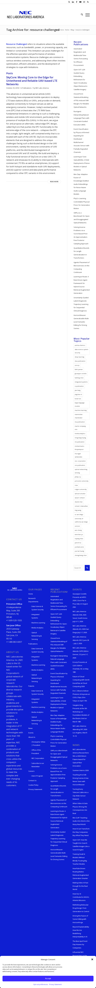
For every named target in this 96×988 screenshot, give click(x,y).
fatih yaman (79, 369)
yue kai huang (79, 551)
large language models (79, 404)
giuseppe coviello (80, 373)
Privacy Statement (55, 984)
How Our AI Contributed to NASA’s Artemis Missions (81, 897)
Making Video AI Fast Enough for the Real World (80, 886)
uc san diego (79, 514)
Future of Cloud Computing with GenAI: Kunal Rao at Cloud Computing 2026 (81, 681)
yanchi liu (78, 543)
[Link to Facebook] (76, 2)
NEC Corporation (38, 758)
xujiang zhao (79, 538)
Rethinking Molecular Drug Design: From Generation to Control (81, 908)
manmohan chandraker (78, 416)
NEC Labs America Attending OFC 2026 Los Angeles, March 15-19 (80, 731)
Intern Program (37, 776)
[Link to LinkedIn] (73, 2)
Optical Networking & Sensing (37, 635)
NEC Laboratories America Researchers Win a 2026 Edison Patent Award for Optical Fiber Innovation (81, 757)
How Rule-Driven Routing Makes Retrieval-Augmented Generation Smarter (81, 873)
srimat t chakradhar (81, 506)
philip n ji (78, 477)
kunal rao (78, 399)
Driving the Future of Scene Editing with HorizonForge (80, 919)
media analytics (80, 433)
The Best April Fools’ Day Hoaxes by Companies (80, 944)
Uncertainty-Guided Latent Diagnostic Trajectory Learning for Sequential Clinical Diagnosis (81, 304)
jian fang (77, 390)
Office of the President (36, 751)
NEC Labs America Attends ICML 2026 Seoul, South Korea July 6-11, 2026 (80, 616)
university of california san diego (81, 520)
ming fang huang (80, 438)
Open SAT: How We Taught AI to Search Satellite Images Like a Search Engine (81, 845)
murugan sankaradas (78, 455)
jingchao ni (78, 394)
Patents (31, 686)
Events (31, 733)
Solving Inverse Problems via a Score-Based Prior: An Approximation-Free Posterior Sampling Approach (81, 235)
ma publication (80, 422)
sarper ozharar (80, 498)
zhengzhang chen (81, 555)
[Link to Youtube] (80, 2)
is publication (79, 386)
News (30, 728)
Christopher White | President (38, 743)
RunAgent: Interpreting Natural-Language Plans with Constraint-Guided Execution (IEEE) (81, 118)
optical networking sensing (81, 471)
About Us (31, 737)
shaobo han (78, 502)
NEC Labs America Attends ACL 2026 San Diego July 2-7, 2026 (81, 629)
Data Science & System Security (38, 608)
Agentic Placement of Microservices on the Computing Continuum (82, 267)
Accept (48, 978)
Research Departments (33, 600)
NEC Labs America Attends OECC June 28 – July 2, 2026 (81, 640)
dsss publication (80, 361)
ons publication (80, 465)
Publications (27, 88)
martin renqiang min (80, 427)
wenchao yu (79, 534)
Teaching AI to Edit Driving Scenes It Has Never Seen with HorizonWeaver (80, 780)
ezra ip (77, 365)
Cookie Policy (33, 785)
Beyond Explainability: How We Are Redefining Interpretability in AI (81, 932)
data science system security (81, 351)
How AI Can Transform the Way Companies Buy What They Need (81, 832)
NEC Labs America (42, 88)
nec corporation (80, 461)
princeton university (81, 481)
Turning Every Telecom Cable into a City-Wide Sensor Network (80, 794)
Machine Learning (38, 623)
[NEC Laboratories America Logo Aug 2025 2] (25, 14)
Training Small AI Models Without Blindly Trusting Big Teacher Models (80, 859)
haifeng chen (79, 378)
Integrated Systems (35, 616)
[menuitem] (82, 14)
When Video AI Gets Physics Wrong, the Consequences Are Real (80, 808)
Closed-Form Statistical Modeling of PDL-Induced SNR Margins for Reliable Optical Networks (81, 100)
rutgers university (81, 489)
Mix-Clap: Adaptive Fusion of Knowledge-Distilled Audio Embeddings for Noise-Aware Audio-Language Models (81, 184)
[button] (92, 959)
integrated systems (81, 382)
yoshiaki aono (79, 547)
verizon (77, 526)
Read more (54, 182)
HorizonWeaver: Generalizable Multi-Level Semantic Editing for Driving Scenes (81, 322)
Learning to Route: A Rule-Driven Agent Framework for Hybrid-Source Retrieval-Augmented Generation (82, 284)
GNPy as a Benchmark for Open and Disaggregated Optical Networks (82, 218)
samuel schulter (80, 493)
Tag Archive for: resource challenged (33, 30)
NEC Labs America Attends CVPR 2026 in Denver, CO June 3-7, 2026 (80, 653)
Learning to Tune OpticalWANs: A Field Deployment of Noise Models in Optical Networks (82, 163)
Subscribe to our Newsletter (38, 765)
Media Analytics (37, 628)
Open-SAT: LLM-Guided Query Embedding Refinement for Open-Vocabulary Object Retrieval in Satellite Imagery (80, 79)
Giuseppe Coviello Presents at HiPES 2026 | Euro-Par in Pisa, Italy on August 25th (80, 600)
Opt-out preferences (40, 984)
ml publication (79, 442)
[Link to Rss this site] (88, 2)
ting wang (78, 510)
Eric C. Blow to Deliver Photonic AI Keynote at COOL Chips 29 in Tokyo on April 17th (81, 696)
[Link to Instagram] (84, 2)
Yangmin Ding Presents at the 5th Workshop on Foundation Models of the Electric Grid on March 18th (81, 713)
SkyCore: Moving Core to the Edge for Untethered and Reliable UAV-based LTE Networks (31, 81)
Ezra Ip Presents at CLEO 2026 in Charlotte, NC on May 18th (80, 667)
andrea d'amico (80, 345)
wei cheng (78, 530)
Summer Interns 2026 (81, 770)
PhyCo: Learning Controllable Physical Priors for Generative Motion (82, 203)
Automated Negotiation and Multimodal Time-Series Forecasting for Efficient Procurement (81, 57)
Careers (31, 771)
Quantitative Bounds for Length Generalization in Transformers (81, 253)
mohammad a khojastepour (79, 447)
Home (30, 594)
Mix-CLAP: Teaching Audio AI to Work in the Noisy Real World (81, 821)
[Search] (82, 14)
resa (76, 485)
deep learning (79, 357)
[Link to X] (69, 2)
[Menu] (87, 14)
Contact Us (32, 780)
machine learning (80, 410)
